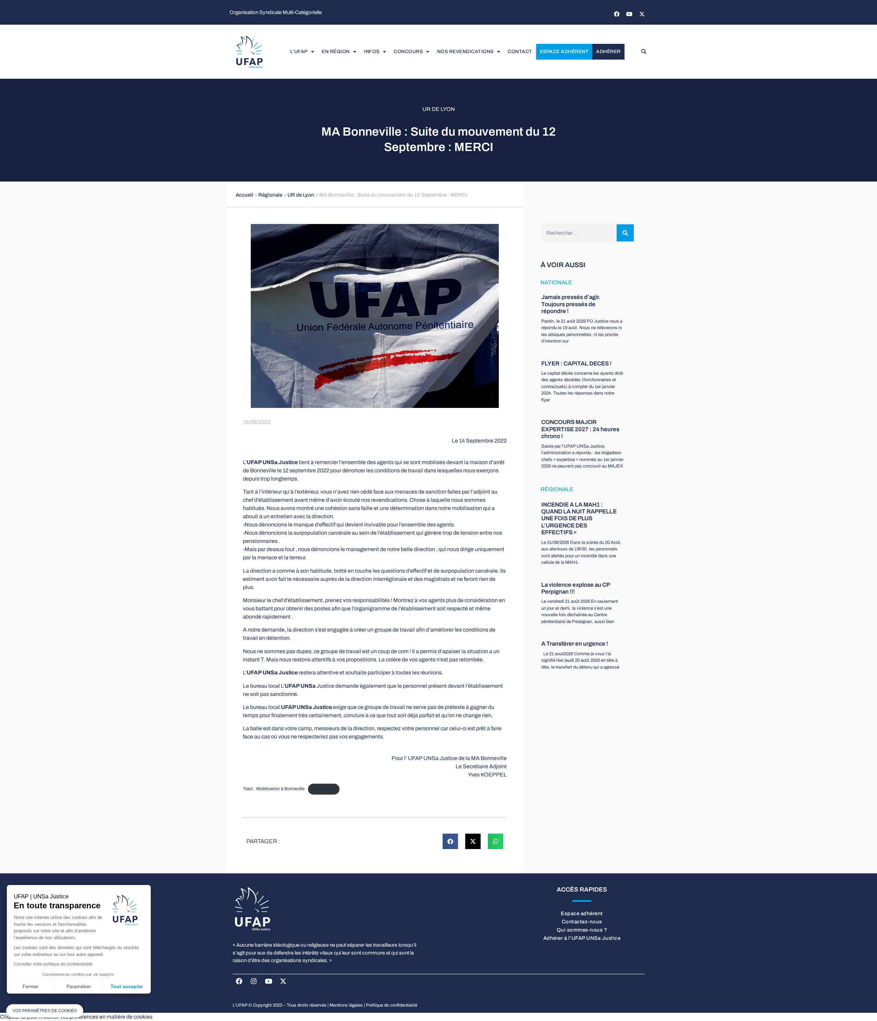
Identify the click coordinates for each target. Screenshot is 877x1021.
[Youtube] (629, 14)
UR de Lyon (438, 109)
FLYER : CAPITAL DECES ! (576, 363)
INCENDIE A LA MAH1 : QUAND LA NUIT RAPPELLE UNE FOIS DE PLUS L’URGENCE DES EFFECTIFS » (579, 518)
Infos (372, 51)
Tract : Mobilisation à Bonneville (274, 788)
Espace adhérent (564, 51)
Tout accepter (127, 986)
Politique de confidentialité (391, 1005)
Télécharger (323, 788)
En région (336, 51)
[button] (643, 51)
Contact (520, 51)
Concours (408, 51)
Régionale (270, 195)
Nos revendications (465, 51)
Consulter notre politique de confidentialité (53, 964)
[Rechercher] (625, 232)
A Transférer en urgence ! (574, 643)
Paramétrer (78, 986)
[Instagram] (253, 980)
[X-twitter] (642, 14)
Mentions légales (346, 1005)
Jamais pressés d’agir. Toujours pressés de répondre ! (570, 304)
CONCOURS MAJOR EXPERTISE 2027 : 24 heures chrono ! (580, 429)
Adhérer (608, 51)
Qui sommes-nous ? (582, 930)
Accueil (244, 195)
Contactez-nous (582, 921)
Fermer (31, 986)
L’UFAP (299, 51)
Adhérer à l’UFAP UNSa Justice (582, 938)
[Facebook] (616, 14)
